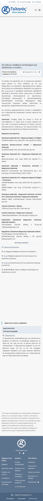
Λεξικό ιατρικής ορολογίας (20, 481)
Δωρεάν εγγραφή (25, 2)
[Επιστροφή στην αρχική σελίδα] (21, 445)
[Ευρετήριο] (35, 72)
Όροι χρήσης (22, 498)
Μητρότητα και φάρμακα (20, 469)
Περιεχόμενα (10, 498)
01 (5, 251)
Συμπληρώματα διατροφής (6, 483)
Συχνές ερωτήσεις (34, 472)
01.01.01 (7, 263)
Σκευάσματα (5, 478)
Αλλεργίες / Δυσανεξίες (18, 475)
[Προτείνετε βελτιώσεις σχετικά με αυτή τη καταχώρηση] (39, 72)
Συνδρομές (31, 462)
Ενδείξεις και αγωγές (6, 473)
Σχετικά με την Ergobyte (32, 477)
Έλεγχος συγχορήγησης (19, 463)
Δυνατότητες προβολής (32, 467)
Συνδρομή (37, 2)
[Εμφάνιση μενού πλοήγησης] (39, 10)
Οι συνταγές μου (20, 486)
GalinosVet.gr (32, 482)
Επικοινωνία (33, 498)
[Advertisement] (21, 39)
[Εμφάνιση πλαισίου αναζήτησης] (36, 10)
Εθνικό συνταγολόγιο (11, 247)
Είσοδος (13, 2)
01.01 (6, 256)
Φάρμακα (4, 464)
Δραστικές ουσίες (7, 468)
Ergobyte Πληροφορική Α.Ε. (23, 495)
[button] (19, 453)
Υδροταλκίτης (10, 335)
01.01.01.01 (9, 91)
